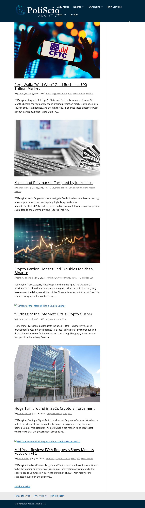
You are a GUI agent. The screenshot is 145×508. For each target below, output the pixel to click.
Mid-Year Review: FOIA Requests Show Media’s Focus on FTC (54, 451)
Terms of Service (22, 495)
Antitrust (51, 277)
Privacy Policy (40, 495)
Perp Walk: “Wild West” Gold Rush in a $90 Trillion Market (50, 86)
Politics (89, 93)
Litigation (77, 187)
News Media (79, 93)
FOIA (70, 93)
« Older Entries (22, 486)
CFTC (48, 93)
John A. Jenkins (24, 93)
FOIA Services (114, 7)
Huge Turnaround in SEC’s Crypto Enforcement (54, 408)
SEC (91, 277)
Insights (77, 7)
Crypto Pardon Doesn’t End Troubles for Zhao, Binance (54, 270)
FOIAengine (94, 7)
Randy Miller (23, 187)
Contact (74, 15)
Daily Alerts (63, 7)
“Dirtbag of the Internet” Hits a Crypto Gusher (53, 314)
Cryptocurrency (59, 93)
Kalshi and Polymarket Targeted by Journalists (53, 182)
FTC (79, 277)
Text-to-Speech (57, 495)
